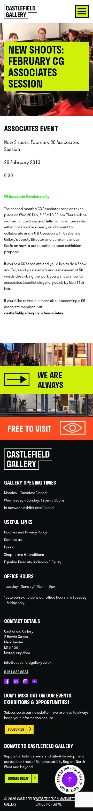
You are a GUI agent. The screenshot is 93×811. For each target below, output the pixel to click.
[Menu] (82, 11)
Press (8, 547)
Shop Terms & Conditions (24, 554)
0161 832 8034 (16, 672)
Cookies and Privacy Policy (25, 532)
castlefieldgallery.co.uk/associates (33, 313)
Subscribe (16, 729)
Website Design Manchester (57, 798)
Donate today (18, 778)
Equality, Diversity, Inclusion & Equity (32, 562)
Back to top (70, 780)
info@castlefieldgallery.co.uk (28, 662)
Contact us (13, 539)
